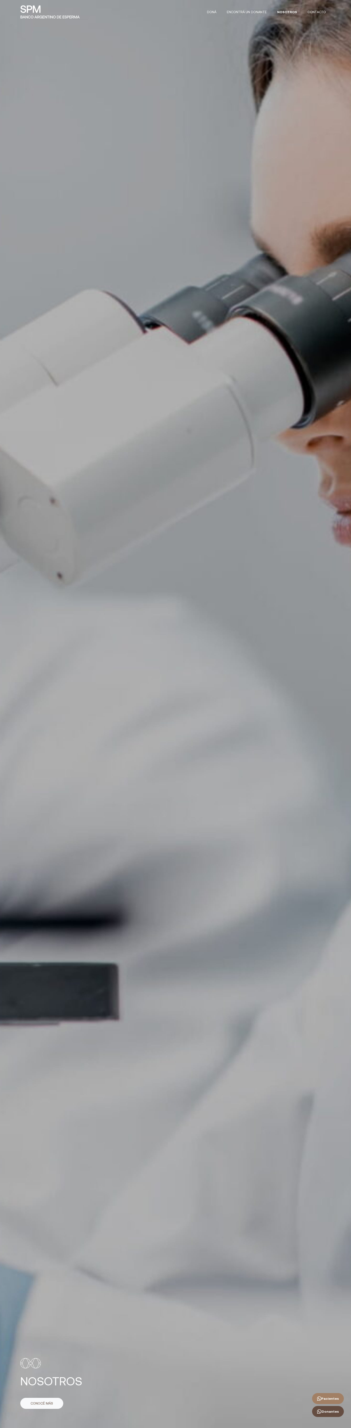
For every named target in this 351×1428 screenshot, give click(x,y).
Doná (211, 12)
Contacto (317, 12)
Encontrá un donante (247, 12)
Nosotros (287, 12)
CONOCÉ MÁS (42, 1403)
